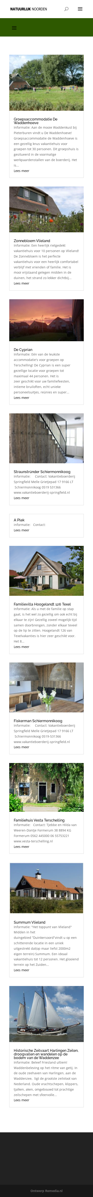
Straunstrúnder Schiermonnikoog (42, 472)
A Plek (19, 520)
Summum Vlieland (29, 922)
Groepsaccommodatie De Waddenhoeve (35, 121)
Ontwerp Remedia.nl (46, 1191)
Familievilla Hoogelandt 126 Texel (42, 604)
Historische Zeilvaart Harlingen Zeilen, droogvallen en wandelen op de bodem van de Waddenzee (46, 1054)
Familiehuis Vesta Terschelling (39, 820)
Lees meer (21, 171)
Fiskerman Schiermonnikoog (38, 721)
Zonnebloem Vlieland (32, 241)
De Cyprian (23, 350)
